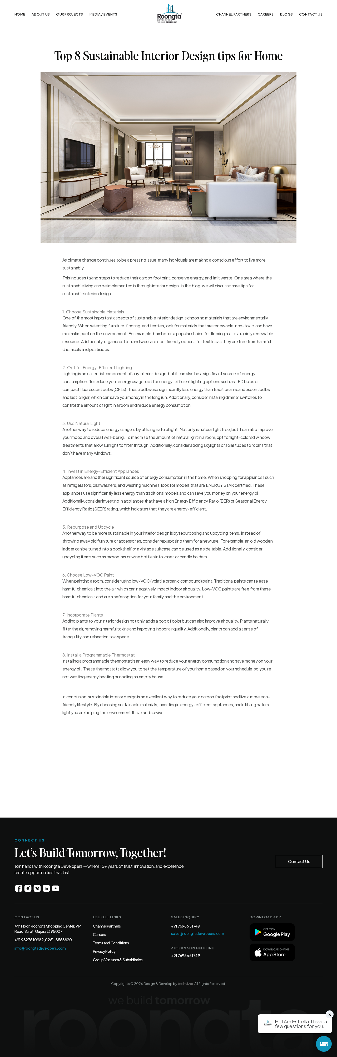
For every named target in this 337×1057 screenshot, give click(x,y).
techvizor (185, 983)
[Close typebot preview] (330, 1014)
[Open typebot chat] (324, 1044)
